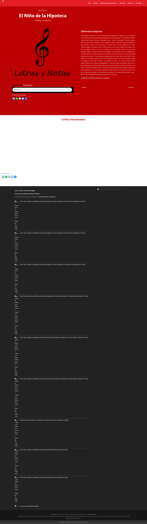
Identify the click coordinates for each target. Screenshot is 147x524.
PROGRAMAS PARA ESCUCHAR (108, 3)
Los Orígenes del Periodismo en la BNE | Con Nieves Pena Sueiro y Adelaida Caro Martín (44, 420)
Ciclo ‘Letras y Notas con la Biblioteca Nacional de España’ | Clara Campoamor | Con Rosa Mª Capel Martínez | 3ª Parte (52, 201)
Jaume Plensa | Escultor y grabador (13, 145)
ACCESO (95, 3)
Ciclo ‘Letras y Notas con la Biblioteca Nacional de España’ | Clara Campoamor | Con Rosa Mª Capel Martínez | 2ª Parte (52, 233)
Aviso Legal (61, 522)
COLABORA (138, 3)
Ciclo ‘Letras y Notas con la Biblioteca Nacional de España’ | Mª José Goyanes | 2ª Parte (44, 449)
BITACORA (122, 3)
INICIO (89, 3)
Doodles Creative (92, 514)
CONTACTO (130, 3)
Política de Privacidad (70, 522)
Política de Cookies (82, 522)
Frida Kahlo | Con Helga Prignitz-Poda (14, 130)
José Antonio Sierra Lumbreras (47, 196)
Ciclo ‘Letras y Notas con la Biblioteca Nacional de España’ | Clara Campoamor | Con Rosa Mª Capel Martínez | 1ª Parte (52, 264)
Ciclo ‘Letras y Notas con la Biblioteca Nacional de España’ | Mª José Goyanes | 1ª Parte (44, 477)
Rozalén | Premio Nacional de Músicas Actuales (17, 161)
